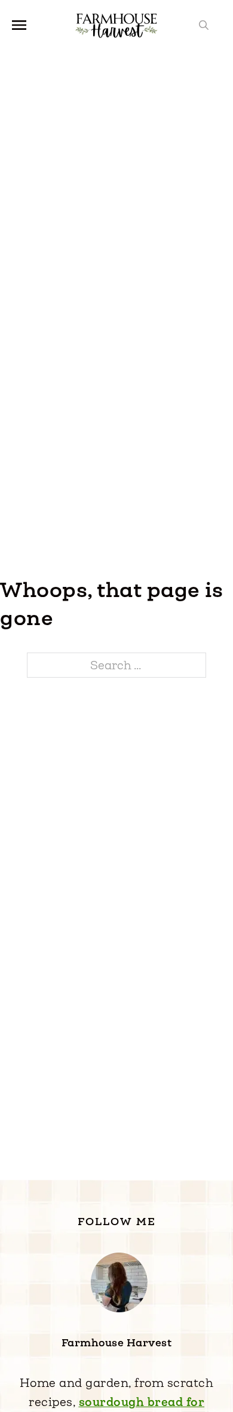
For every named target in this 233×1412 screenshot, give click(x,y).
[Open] (19, 25)
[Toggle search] (204, 25)
